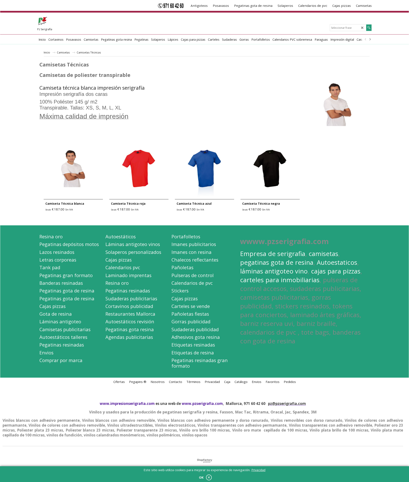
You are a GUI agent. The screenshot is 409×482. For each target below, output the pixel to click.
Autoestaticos (337, 262)
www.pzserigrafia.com (202, 403)
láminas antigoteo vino (274, 271)
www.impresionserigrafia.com (127, 403)
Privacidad (258, 470)
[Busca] (369, 27)
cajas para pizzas (335, 271)
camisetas (323, 253)
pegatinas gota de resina (276, 262)
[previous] (365, 39)
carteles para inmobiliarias (280, 279)
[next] (370, 39)
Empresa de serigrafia (272, 253)
